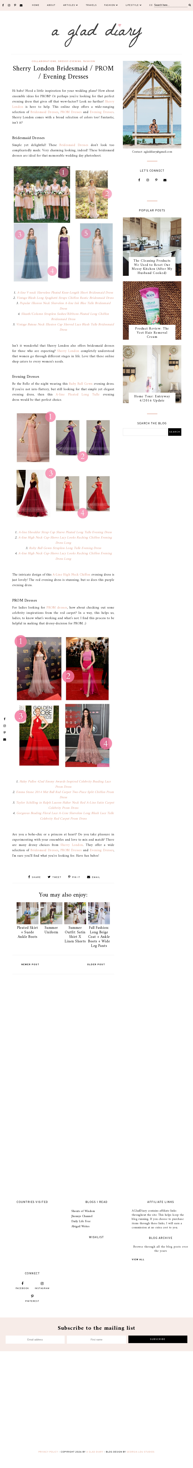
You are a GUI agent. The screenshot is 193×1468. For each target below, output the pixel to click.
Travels (91, 5)
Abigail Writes (80, 1226)
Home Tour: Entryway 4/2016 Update (152, 399)
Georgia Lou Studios (141, 1451)
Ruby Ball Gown (81, 384)
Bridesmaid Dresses (44, 112)
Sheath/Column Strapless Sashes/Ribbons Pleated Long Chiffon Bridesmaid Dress (65, 316)
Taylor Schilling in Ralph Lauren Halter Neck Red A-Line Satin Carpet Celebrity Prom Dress (65, 805)
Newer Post (30, 964)
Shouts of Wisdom (83, 1211)
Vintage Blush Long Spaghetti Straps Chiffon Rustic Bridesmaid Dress (65, 298)
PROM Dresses (71, 112)
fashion (89, 61)
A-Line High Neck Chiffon (71, 575)
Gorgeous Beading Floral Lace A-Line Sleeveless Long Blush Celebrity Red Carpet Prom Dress (65, 815)
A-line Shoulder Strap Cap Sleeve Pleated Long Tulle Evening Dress (65, 532)
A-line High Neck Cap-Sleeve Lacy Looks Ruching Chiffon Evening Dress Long (65, 540)
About (51, 5)
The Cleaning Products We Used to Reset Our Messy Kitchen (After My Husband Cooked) (152, 267)
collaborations (44, 61)
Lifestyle (132, 5)
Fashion (109, 5)
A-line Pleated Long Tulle (78, 395)
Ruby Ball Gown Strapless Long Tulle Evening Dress (65, 548)
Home (35, 5)
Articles (69, 5)
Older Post (96, 964)
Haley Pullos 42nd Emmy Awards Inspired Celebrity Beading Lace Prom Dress (65, 784)
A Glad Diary (94, 1451)
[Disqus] (63, 1023)
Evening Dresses (102, 112)
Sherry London (69, 351)
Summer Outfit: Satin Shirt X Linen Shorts (75, 935)
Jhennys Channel (82, 1216)
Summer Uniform (51, 930)
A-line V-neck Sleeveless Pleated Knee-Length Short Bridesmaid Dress (65, 293)
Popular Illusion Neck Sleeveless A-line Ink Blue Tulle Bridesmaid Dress (65, 305)
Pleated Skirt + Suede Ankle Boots (27, 932)
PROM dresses (57, 608)
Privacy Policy (48, 1451)
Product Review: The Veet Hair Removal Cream (152, 333)
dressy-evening (69, 61)
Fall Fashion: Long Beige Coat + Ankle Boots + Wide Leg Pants (99, 937)
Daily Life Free (81, 1221)
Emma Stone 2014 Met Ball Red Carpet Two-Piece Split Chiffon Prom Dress (65, 794)
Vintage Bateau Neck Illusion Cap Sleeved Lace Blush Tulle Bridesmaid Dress (65, 327)
